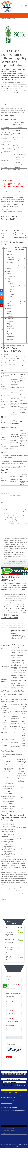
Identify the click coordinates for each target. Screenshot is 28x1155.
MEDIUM (9, 1018)
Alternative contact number (13, 993)
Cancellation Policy (8, 1128)
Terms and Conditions (8, 1130)
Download (20, 932)
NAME (8, 976)
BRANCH (9, 1010)
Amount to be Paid (11, 1034)
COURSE (9, 1002)
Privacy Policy (6, 1133)
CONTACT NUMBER (12, 985)
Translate (21, 1085)
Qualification (9, 1025)
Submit (9, 1057)
